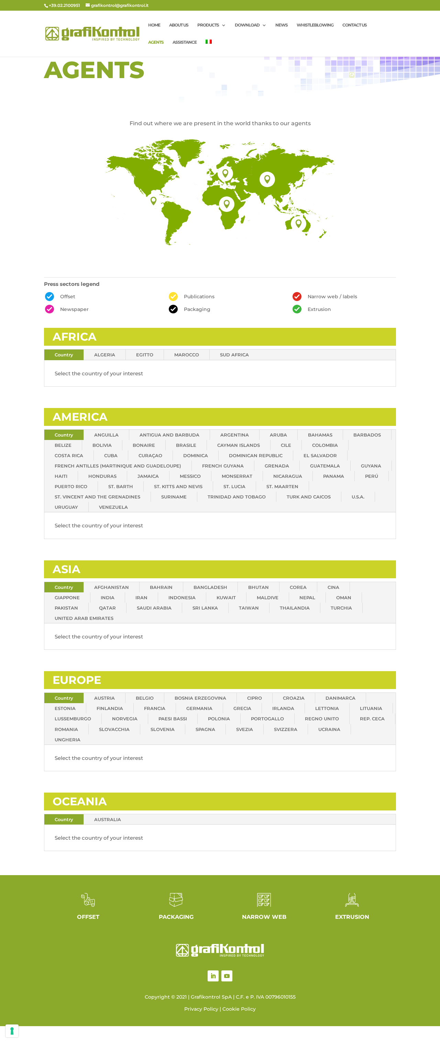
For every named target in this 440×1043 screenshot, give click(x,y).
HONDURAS (102, 476)
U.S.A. (358, 496)
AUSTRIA (104, 698)
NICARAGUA (287, 476)
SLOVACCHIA (114, 729)
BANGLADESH (210, 587)
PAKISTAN (66, 608)
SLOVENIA (163, 729)
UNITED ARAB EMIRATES (84, 618)
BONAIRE (144, 445)
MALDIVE (267, 597)
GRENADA (277, 466)
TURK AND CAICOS (309, 496)
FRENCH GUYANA (223, 466)
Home (154, 25)
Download (247, 25)
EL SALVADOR (320, 455)
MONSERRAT (237, 476)
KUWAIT (226, 597)
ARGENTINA (234, 435)
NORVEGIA (125, 718)
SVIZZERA (285, 729)
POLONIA (219, 718)
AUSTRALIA (107, 819)
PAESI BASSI (172, 718)
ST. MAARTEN (282, 486)
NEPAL (307, 597)
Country (64, 354)
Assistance (185, 42)
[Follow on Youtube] (226, 975)
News (281, 25)
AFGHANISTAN (111, 587)
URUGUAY (66, 507)
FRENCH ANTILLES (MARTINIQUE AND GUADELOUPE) (118, 466)
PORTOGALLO (267, 718)
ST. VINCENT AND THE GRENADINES (97, 496)
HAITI (61, 476)
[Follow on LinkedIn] (213, 975)
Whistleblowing (315, 25)
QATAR (107, 608)
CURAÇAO (150, 455)
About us (178, 25)
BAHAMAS (320, 435)
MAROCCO (186, 354)
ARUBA (278, 435)
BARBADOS (367, 435)
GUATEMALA (325, 466)
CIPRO (254, 698)
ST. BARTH (120, 486)
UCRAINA (329, 729)
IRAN (141, 597)
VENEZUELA (113, 507)
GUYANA (371, 466)
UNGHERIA (67, 739)
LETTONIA (327, 708)
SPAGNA (205, 729)
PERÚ (371, 476)
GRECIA (242, 708)
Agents (156, 42)
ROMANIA (66, 729)
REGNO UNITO (322, 718)
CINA (333, 587)
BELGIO (145, 698)
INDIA (107, 597)
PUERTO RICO (71, 486)
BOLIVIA (102, 445)
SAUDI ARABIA (154, 608)
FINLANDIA (110, 708)
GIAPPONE (67, 597)
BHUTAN (258, 587)
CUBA (111, 455)
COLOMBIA (325, 445)
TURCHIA (341, 608)
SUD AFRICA (234, 354)
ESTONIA (65, 708)
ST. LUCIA (234, 486)
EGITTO (144, 354)
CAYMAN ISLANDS (238, 445)
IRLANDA (283, 708)
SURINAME (174, 496)
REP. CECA (372, 718)
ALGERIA (104, 354)
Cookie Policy (239, 1009)
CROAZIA (294, 698)
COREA (298, 587)
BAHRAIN (161, 587)
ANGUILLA (106, 435)
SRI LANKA (205, 608)
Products (208, 25)
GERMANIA (199, 708)
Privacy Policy (201, 1009)
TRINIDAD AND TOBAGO (237, 496)
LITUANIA (371, 708)
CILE (286, 445)
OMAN (343, 597)
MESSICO (190, 476)
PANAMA (333, 476)
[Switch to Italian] (209, 48)
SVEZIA (244, 729)
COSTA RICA (69, 455)
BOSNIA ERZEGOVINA (200, 698)
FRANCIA (154, 708)
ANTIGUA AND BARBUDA (169, 435)
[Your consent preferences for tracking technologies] (12, 1030)
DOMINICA (195, 455)
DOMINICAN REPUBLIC (256, 455)
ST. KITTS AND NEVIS (178, 486)
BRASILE (186, 445)
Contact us (354, 25)
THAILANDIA (295, 608)
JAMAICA (148, 476)
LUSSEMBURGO (73, 718)
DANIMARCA (340, 698)
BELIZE (63, 445)
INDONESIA (182, 597)
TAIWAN (249, 608)
